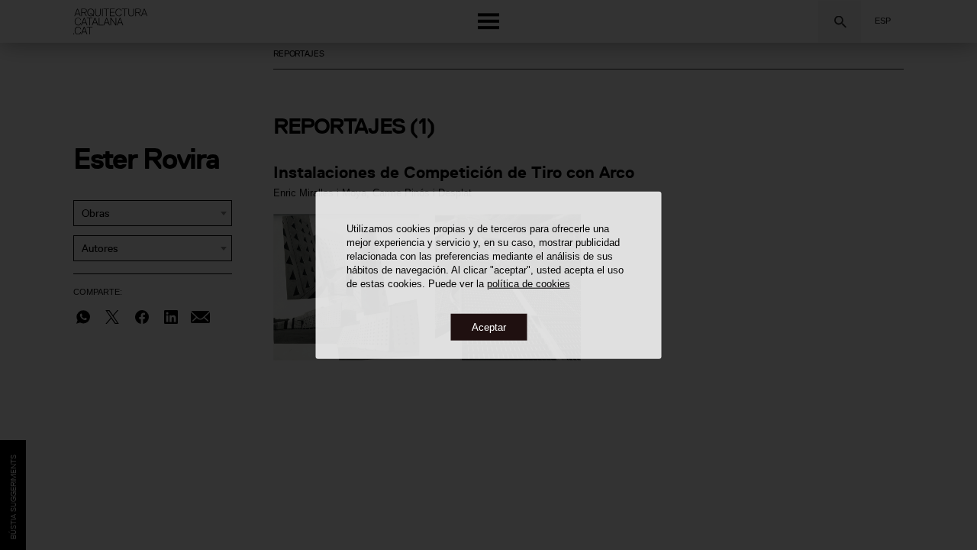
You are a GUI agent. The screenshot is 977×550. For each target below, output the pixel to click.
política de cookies (528, 283)
